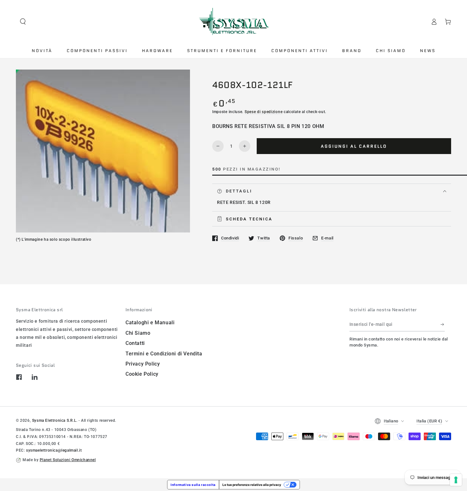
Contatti (135, 343)
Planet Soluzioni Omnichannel (68, 460)
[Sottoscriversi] (443, 324)
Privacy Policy (142, 364)
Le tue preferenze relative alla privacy (251, 485)
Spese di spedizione (263, 112)
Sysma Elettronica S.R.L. (54, 420)
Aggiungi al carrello (354, 146)
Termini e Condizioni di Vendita (163, 354)
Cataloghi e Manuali (149, 322)
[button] (23, 22)
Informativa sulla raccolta (193, 485)
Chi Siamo (137, 333)
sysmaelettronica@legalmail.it (54, 450)
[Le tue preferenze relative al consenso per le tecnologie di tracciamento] (456, 480)
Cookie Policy (142, 374)
